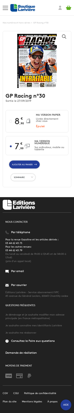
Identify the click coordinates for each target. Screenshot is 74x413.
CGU (16, 393)
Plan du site (10, 401)
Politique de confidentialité (40, 393)
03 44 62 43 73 (13, 243)
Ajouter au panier (22, 164)
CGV (5, 393)
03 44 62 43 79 (13, 250)
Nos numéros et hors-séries (16, 22)
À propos (52, 401)
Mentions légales (32, 401)
